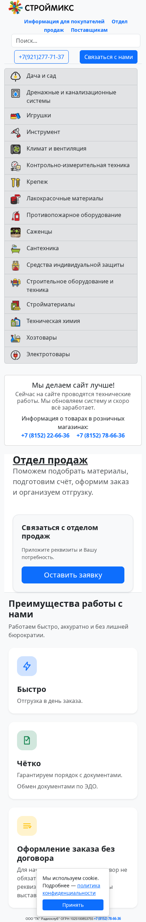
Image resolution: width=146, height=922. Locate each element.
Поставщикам (89, 30)
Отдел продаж (50, 459)
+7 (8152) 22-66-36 (46, 435)
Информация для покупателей (64, 21)
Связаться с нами (108, 57)
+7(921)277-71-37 (41, 57)
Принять (73, 905)
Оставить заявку (73, 575)
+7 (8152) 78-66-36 (101, 435)
